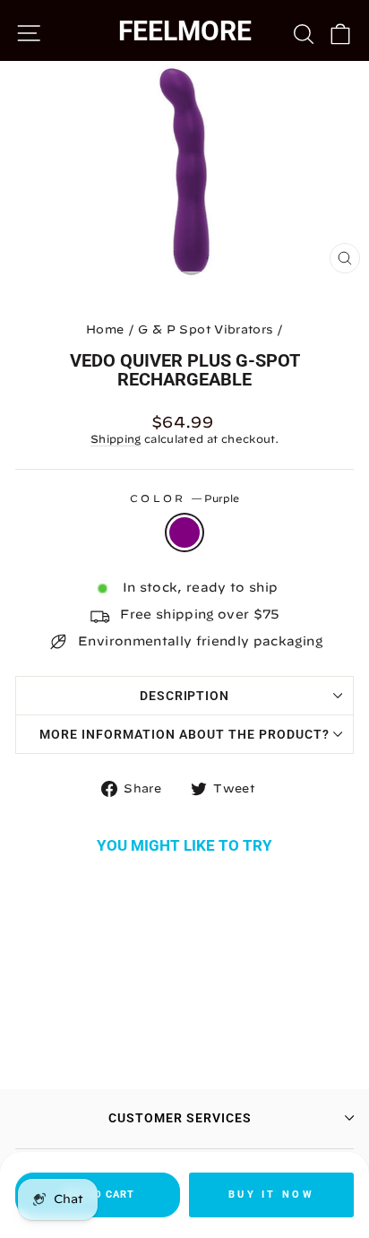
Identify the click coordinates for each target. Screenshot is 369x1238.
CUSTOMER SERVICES (180, 1118)
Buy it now (271, 1194)
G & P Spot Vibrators (205, 329)
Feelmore (185, 31)
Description (185, 695)
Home (105, 329)
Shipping (116, 439)
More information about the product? (184, 734)
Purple (184, 532)
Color (184, 498)
